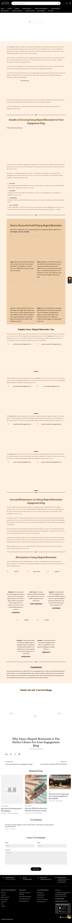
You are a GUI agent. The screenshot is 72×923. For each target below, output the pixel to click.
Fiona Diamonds (9, 919)
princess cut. (51, 336)
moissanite (20, 66)
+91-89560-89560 (27, 879)
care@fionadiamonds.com (45, 879)
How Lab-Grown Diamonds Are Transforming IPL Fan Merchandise (59, 796)
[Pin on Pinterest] (19, 754)
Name (7, 842)
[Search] (58, 3)
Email (38, 842)
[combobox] (36, 3)
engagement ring (13, 47)
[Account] (67, 3)
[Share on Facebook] (11, 754)
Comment (8, 850)
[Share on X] (15, 754)
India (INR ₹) (65, 917)
